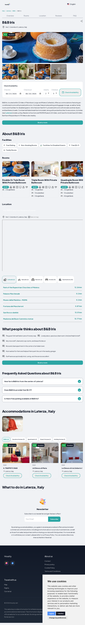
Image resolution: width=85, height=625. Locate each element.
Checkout (28, 90)
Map (5, 585)
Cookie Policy (50, 568)
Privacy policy (50, 564)
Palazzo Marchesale (11, 294)
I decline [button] (61, 613)
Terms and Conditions (53, 571)
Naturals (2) (25, 279)
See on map (34, 217)
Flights (6, 588)
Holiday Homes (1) (59, 439)
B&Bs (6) (6, 439)
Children (54, 90)
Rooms (26, 16)
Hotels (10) (52, 279)
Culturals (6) (11, 279)
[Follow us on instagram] (6, 563)
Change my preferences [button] (57, 618)
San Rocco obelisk (10, 312)
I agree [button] (51, 613)
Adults (46, 90)
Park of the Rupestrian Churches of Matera (21, 287)
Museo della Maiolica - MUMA (15, 300)
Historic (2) (38, 279)
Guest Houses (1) (45, 439)
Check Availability (72, 92)
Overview (10, 16)
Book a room (42, 122)
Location (42, 16)
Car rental (7, 591)
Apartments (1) (32, 439)
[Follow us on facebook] (12, 563)
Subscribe (54, 519)
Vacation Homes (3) (18, 439)
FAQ (74, 16)
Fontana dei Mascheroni (13, 306)
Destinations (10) (67, 279)
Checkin (7, 90)
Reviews (58, 16)
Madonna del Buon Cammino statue (18, 319)
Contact (48, 561)
